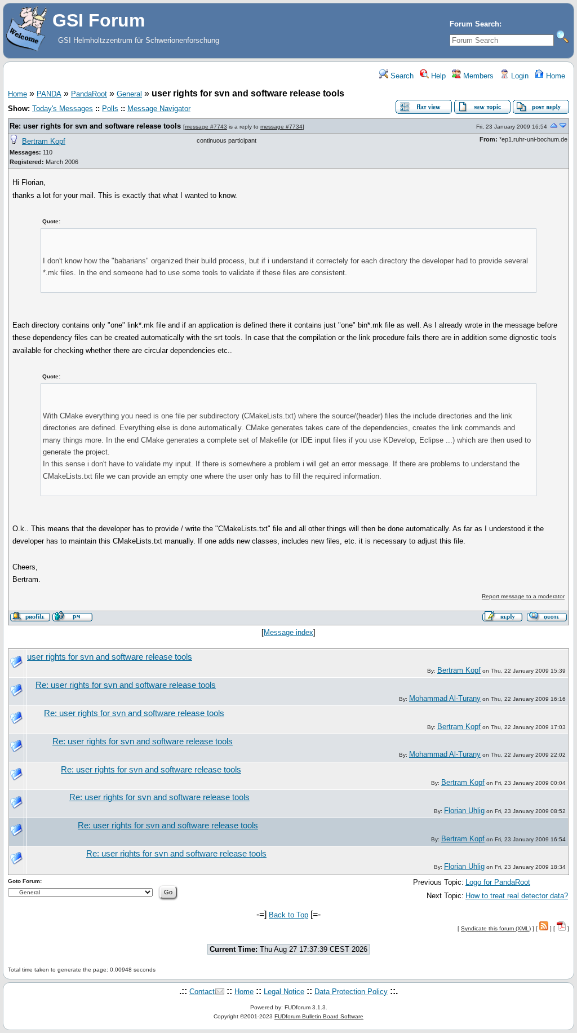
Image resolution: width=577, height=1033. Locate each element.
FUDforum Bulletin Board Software (318, 1016)
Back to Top (288, 915)
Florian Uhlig (464, 810)
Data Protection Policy (351, 991)
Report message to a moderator (523, 596)
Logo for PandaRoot (497, 882)
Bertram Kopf (43, 141)
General (129, 94)
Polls (110, 108)
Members (477, 76)
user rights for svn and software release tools (109, 656)
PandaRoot (89, 94)
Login (519, 76)
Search (401, 76)
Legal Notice (284, 991)
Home (554, 76)
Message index (288, 632)
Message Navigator (158, 108)
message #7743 (206, 126)
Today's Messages (62, 108)
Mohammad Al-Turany (445, 698)
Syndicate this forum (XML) (496, 928)
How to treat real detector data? (516, 895)
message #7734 (281, 126)
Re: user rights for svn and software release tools (95, 126)
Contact (202, 991)
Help (437, 76)
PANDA (49, 94)
